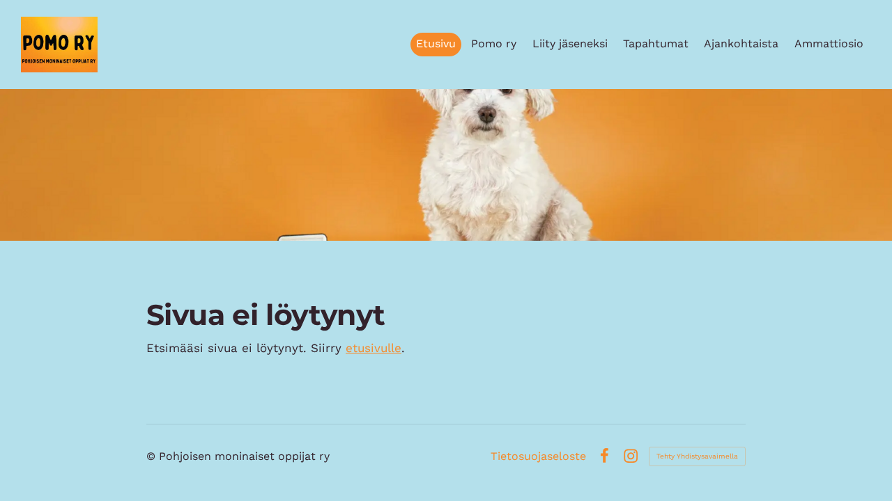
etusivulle (373, 348)
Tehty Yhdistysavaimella (697, 456)
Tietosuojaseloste (538, 456)
